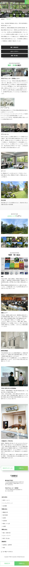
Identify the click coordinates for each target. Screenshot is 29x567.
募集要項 (4, 541)
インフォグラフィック (8, 503)
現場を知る (4, 509)
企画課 (4, 526)
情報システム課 (6, 523)
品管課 (4, 517)
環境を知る (4, 529)
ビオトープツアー (14, 51)
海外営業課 (5, 515)
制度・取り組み (14, 55)
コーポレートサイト (8, 551)
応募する (22, 563)
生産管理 (5, 520)
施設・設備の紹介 (14, 47)
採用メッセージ (6, 500)
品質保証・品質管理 (7, 544)
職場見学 (7, 563)
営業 (4, 547)
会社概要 (5, 505)
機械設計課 (5, 512)
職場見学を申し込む (8, 468)
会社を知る (4, 497)
